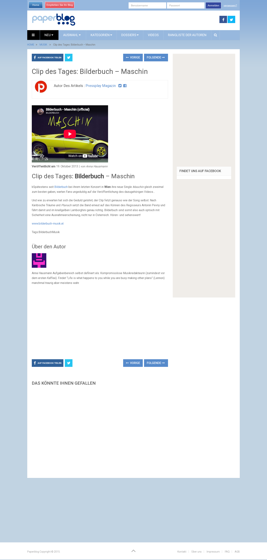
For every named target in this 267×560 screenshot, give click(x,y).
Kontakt (181, 551)
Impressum (213, 551)
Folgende (154, 57)
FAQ (227, 551)
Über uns (196, 551)
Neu (47, 35)
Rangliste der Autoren (187, 35)
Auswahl (71, 35)
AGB (237, 551)
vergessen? (230, 5)
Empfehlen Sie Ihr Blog (59, 4)
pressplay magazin (101, 86)
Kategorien (100, 35)
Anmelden (213, 5)
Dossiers (128, 35)
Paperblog (33, 551)
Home (35, 4)
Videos (153, 35)
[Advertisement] (147, 19)
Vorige (134, 57)
